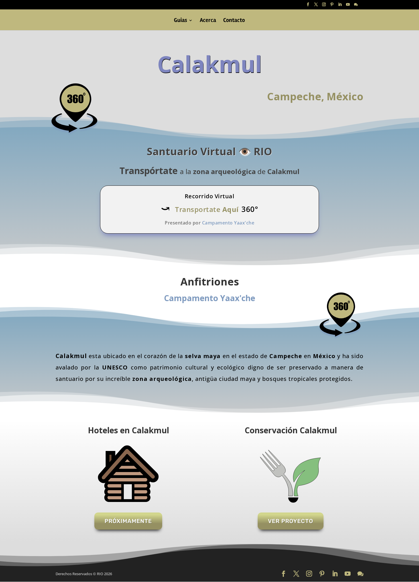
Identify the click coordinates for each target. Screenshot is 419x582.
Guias (180, 21)
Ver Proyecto (290, 521)
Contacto (234, 21)
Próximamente (128, 521)
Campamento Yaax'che (209, 298)
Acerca (208, 21)
